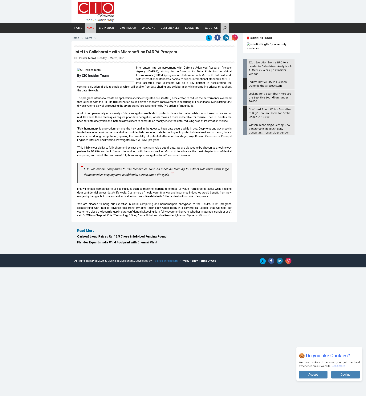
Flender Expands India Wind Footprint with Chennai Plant (117, 242)
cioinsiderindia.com (166, 260)
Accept (313, 374)
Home (78, 27)
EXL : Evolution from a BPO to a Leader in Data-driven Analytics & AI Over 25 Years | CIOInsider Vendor (270, 68)
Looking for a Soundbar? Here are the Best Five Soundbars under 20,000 (270, 97)
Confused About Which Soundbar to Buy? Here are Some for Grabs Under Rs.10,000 (270, 113)
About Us (211, 27)
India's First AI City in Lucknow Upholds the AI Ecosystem (268, 83)
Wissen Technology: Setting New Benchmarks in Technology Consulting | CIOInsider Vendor (269, 128)
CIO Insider (106, 27)
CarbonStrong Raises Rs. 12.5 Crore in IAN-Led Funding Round (121, 236)
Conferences (170, 27)
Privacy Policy (189, 260)
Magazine (148, 27)
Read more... (339, 366)
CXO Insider (128, 27)
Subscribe (192, 27)
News (90, 27)
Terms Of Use (207, 260)
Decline (345, 374)
